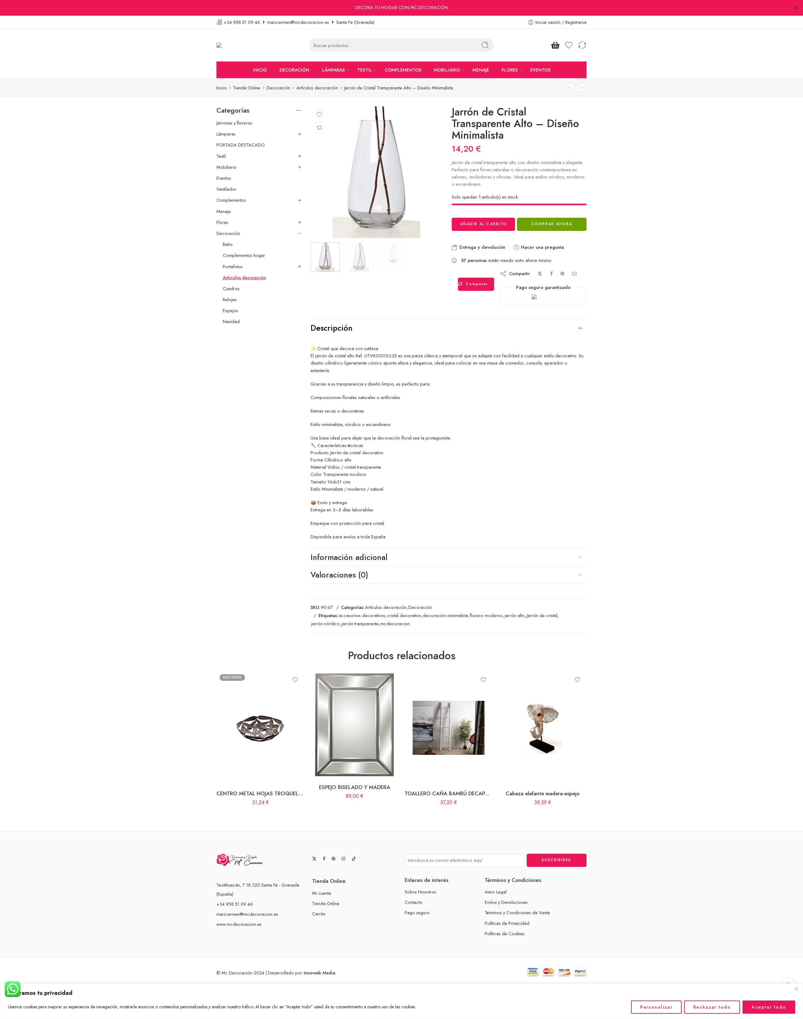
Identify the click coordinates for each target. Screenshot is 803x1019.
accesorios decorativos (362, 615)
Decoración (278, 87)
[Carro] (555, 45)
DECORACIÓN (294, 70)
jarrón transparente (360, 623)
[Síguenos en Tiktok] (354, 858)
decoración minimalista (445, 615)
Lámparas (226, 134)
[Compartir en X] (540, 273)
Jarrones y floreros (234, 123)
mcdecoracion (395, 623)
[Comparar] (319, 128)
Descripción (332, 327)
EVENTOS (540, 70)
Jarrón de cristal (542, 615)
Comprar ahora (551, 224)
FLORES (510, 70)
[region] (401, 1001)
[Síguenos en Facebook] (324, 858)
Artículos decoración (317, 87)
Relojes (230, 299)
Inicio (221, 87)
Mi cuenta (321, 893)
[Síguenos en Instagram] (343, 858)
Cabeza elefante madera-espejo (543, 793)
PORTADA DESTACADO (240, 145)
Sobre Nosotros (420, 891)
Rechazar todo (712, 1007)
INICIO (260, 70)
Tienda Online (246, 87)
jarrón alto (515, 615)
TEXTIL (364, 70)
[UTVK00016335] (376, 172)
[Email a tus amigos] (574, 273)
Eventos (223, 178)
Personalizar (656, 1007)
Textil (221, 156)
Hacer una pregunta (541, 247)
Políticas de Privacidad (507, 923)
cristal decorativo (404, 615)
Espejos (230, 310)
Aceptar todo (769, 1007)
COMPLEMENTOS (403, 70)
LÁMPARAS (333, 70)
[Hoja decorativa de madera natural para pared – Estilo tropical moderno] (582, 87)
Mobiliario (226, 167)
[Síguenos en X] (314, 858)
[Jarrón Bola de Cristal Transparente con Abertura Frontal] (569, 87)
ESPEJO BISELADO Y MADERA (354, 787)
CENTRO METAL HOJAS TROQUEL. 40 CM (260, 793)
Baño (228, 244)
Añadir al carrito (483, 224)
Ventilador (226, 189)
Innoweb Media (319, 972)
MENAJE (480, 70)
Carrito (319, 913)
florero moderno (486, 615)
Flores (222, 222)
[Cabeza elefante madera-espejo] (543, 728)
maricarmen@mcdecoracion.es (247, 914)
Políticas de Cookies (504, 933)
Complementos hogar (244, 255)
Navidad (231, 321)
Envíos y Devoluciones (506, 902)
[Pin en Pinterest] (562, 273)
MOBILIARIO (447, 70)
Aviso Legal (496, 891)
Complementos (231, 200)
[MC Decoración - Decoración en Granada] (234, 45)
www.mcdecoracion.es (239, 924)
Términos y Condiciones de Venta (517, 912)
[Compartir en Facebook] (551, 273)
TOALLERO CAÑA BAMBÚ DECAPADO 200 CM (448, 793)
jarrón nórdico (325, 623)
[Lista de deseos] (319, 114)
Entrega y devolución (481, 247)
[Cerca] (796, 989)
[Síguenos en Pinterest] (333, 858)
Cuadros (231, 288)
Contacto (414, 902)
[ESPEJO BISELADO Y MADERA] (354, 724)
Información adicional (349, 557)
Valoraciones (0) (339, 574)
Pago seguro (417, 912)
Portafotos (233, 267)
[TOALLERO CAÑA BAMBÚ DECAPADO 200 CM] (448, 728)
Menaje (223, 211)
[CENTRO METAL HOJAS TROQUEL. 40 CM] (260, 728)
